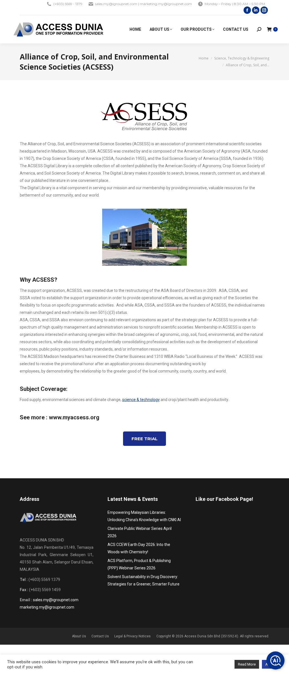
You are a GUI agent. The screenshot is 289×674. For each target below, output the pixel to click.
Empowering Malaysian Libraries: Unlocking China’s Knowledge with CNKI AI (144, 516)
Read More (247, 664)
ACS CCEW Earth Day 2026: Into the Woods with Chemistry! (139, 548)
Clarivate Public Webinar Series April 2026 (140, 532)
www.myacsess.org (74, 417)
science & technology (141, 399)
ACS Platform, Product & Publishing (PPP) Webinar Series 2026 (139, 564)
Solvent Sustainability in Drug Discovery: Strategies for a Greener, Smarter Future (143, 580)
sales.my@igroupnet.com (55, 600)
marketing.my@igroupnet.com (47, 607)
